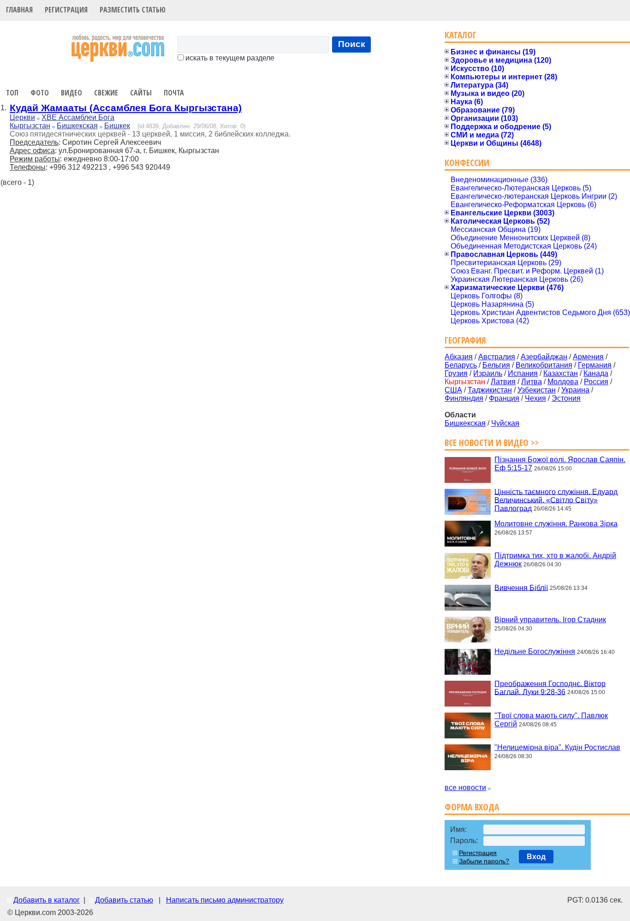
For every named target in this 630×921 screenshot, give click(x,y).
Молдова (562, 382)
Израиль (487, 373)
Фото (39, 93)
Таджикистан (490, 390)
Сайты (141, 93)
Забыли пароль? (484, 861)
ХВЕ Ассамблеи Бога (78, 117)
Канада (595, 373)
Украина (575, 390)
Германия (595, 365)
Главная (19, 10)
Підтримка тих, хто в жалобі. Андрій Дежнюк (555, 560)
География (465, 340)
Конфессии (467, 162)
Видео (71, 93)
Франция (504, 398)
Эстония (566, 398)
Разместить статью (133, 10)
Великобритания (544, 365)
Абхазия (459, 357)
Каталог (460, 35)
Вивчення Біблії (521, 587)
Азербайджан (544, 357)
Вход (536, 857)
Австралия (496, 357)
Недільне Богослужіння (534, 651)
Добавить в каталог (46, 900)
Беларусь (461, 365)
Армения (588, 357)
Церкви (22, 117)
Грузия (456, 373)
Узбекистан (536, 390)
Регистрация (66, 10)
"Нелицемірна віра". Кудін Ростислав (557, 747)
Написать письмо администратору (225, 900)
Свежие (106, 93)
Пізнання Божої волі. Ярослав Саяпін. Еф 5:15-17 (559, 464)
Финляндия (464, 398)
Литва (531, 382)
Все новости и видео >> (492, 442)
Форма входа (472, 807)
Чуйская (505, 423)
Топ (12, 93)
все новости (465, 787)
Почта (174, 93)
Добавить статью (124, 900)
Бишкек (117, 126)
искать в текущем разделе (229, 58)
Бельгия (496, 365)
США (453, 390)
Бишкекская (77, 126)
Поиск (351, 44)
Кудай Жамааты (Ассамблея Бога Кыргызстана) (126, 107)
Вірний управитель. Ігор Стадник (550, 620)
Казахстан (560, 373)
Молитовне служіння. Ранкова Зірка (556, 524)
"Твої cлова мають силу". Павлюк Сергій (551, 720)
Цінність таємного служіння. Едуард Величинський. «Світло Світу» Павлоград (556, 499)
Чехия (535, 398)
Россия (596, 382)
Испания (523, 373)
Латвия (503, 382)
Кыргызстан (30, 126)
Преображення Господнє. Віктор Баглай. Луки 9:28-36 (550, 687)
